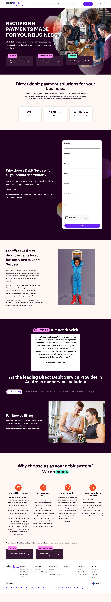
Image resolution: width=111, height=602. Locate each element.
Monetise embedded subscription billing (45, 61)
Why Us (67, 4)
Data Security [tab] (64, 392)
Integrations (57, 4)
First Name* (67, 143)
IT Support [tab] (90, 392)
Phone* (66, 163)
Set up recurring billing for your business (18, 61)
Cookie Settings (78, 588)
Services (38, 4)
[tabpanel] (55, 422)
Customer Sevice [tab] (31, 392)
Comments (67, 204)
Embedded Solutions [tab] (48, 392)
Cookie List (69, 588)
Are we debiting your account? (78, 61)
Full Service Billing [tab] (14, 392)
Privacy (28, 588)
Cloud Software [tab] (77, 392)
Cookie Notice (60, 588)
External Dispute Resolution (46, 588)
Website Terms (10, 588)
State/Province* (69, 194)
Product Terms (20, 588)
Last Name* (67, 153)
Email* (66, 173)
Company (67, 184)
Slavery (34, 588)
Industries (38, 566)
